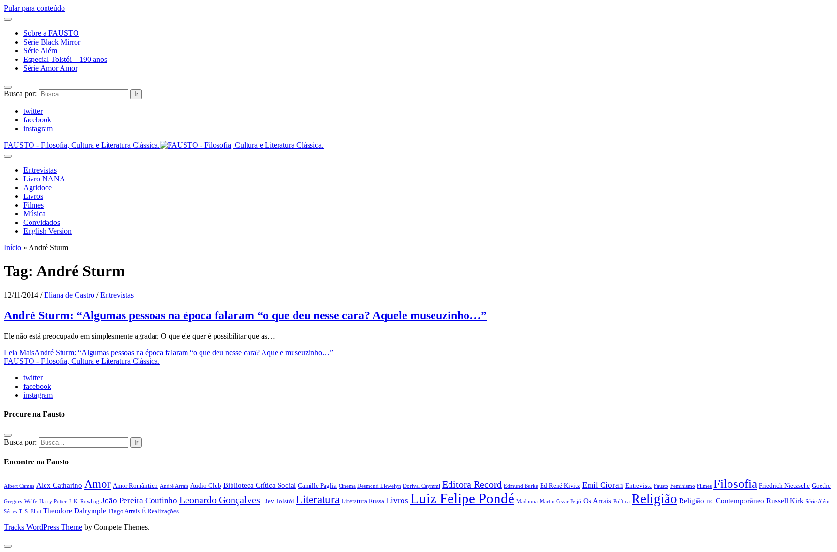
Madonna (527, 501)
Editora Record (472, 484)
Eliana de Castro (69, 295)
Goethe (821, 485)
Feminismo (682, 486)
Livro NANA (44, 179)
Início (12, 247)
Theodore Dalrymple (74, 511)
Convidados (41, 222)
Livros (33, 196)
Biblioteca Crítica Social (259, 485)
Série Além (40, 50)
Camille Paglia (317, 485)
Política (621, 501)
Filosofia (735, 483)
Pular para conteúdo (34, 8)
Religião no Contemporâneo (721, 500)
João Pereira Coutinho (139, 500)
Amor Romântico (135, 485)
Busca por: (20, 94)
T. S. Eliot (30, 511)
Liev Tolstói (278, 501)
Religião (654, 499)
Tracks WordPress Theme (43, 527)
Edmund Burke (521, 486)
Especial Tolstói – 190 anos (65, 59)
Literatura (318, 499)
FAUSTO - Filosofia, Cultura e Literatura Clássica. (82, 361)
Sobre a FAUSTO (51, 33)
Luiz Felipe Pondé (462, 498)
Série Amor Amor (50, 68)
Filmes (33, 205)
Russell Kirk (785, 500)
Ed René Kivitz (560, 485)
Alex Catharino (59, 485)
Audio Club (205, 485)
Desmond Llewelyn (379, 486)
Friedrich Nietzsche (784, 485)
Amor (97, 483)
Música (34, 213)
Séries (10, 511)
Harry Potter (53, 501)
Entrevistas (40, 170)
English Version (47, 231)
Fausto (661, 486)
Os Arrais (597, 500)
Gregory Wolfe (20, 501)
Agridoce (37, 187)
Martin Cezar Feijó (560, 501)
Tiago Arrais (124, 511)
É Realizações (160, 511)
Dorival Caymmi (421, 486)
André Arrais (174, 486)
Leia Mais (168, 352)
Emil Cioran (602, 485)
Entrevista (638, 485)
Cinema (347, 486)
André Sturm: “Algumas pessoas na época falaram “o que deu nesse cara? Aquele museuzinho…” (245, 315)
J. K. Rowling (84, 501)
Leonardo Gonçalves (219, 499)
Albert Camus (19, 486)
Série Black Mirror (51, 42)
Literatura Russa (362, 501)
